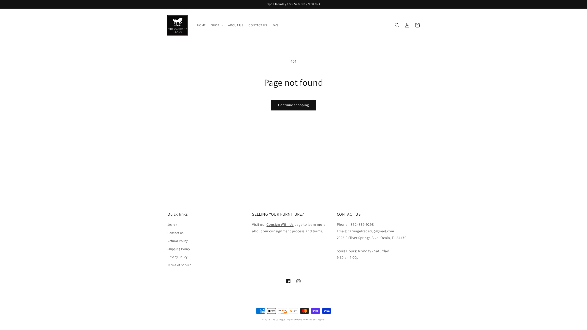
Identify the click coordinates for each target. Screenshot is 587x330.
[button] (216, 25)
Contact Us (175, 233)
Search (172, 225)
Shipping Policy (178, 249)
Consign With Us (280, 224)
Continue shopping (293, 105)
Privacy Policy (177, 257)
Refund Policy (177, 241)
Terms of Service (179, 265)
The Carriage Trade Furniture (286, 319)
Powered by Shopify (314, 319)
